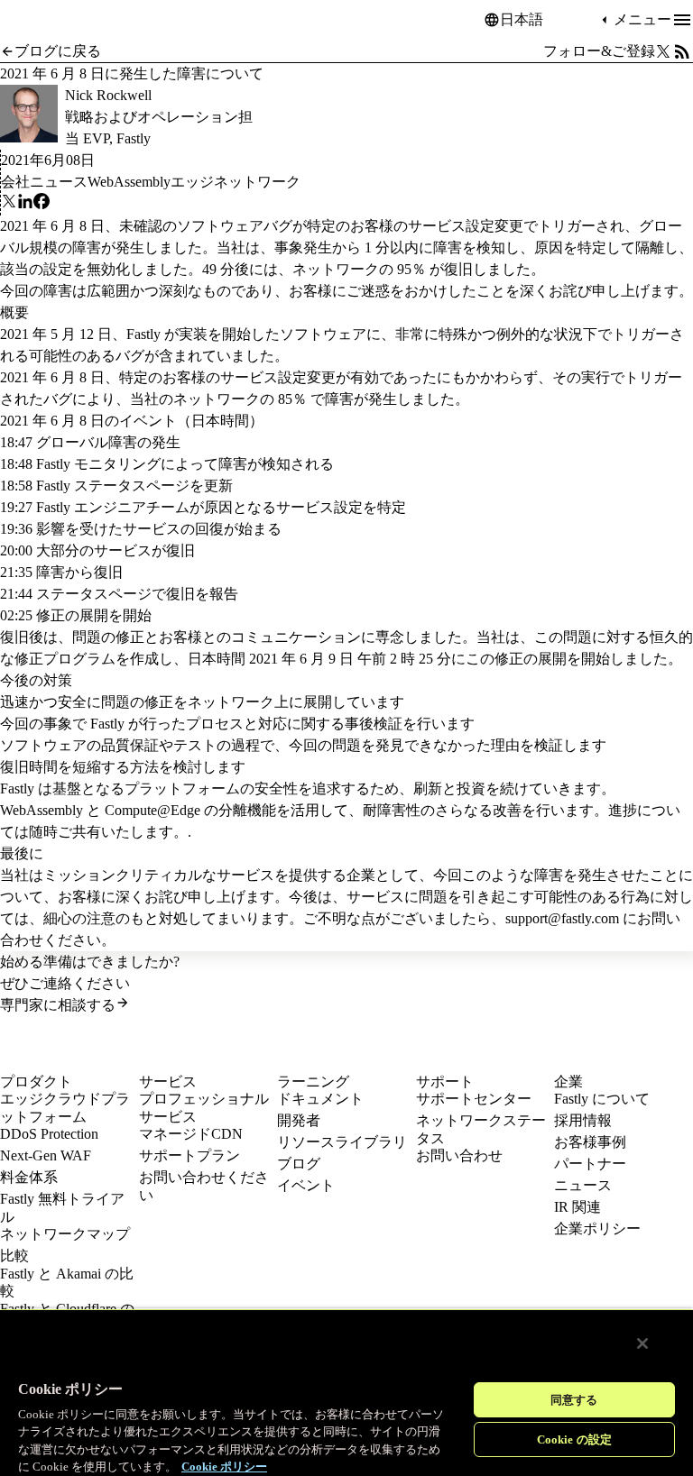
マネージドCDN (191, 1133)
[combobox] (549, 20)
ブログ (298, 1163)
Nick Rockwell (108, 95)
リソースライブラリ (342, 1142)
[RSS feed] (682, 51)
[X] (9, 204)
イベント (306, 1185)
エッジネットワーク (235, 181)
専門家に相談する (58, 1005)
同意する (574, 1400)
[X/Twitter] (663, 51)
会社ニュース (44, 181)
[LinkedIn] (25, 204)
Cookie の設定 (574, 1439)
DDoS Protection (49, 1133)
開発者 (298, 1120)
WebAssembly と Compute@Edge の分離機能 (138, 810)
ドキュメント (320, 1098)
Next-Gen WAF (45, 1155)
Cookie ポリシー (224, 1466)
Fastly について (602, 1098)
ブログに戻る (57, 51)
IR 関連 (577, 1207)
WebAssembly (129, 181)
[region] (346, 1392)
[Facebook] (41, 204)
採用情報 (583, 1120)
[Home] (45, 20)
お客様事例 (590, 1142)
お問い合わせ (459, 1155)
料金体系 (29, 1177)
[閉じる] (642, 1343)
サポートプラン (189, 1155)
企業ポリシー (597, 1228)
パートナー (590, 1163)
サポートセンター (473, 1098)
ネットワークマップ (65, 1234)
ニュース (583, 1185)
